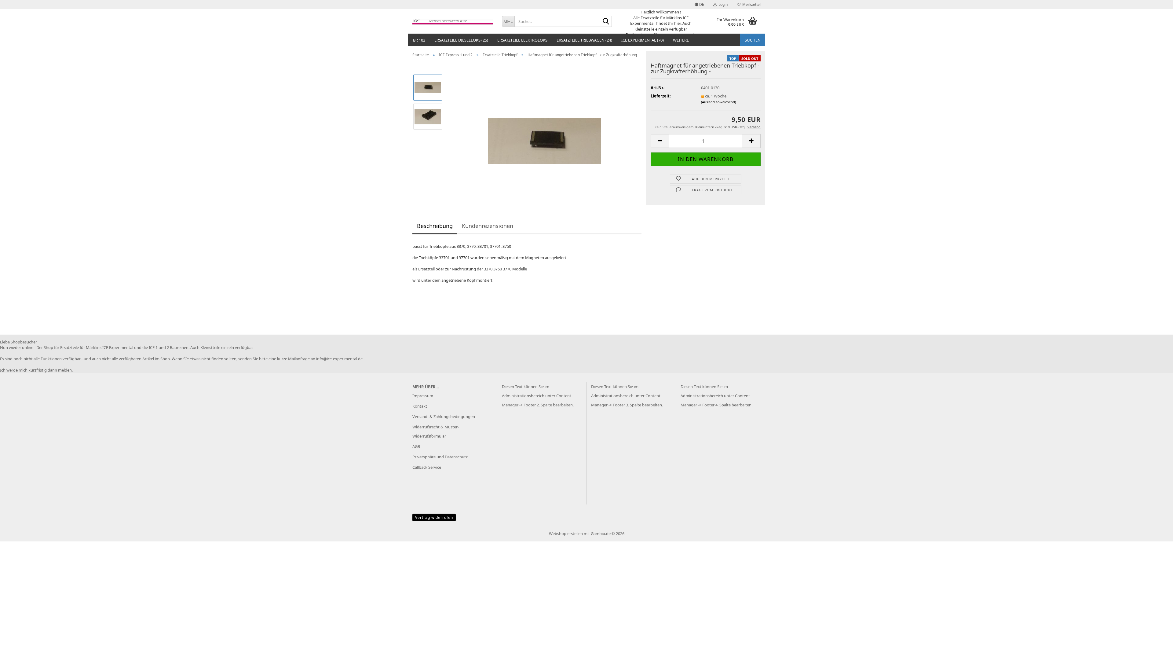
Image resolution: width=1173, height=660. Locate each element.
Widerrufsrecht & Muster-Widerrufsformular (435, 431)
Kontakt (419, 406)
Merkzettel (750, 4)
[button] (699, 4)
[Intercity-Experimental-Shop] (452, 21)
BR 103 (419, 40)
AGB (416, 446)
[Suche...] (606, 21)
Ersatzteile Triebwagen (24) (584, 40)
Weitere (681, 40)
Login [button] (722, 4)
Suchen (753, 40)
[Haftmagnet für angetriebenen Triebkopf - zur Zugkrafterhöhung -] (544, 130)
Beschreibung (435, 225)
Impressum (422, 395)
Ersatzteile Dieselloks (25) (461, 40)
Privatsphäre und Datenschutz (440, 457)
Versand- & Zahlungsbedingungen (443, 416)
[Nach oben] (1156, 650)
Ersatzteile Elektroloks (522, 40)
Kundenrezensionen (487, 225)
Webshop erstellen (566, 533)
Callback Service (426, 467)
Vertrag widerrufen (434, 517)
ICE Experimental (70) (642, 40)
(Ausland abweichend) (718, 102)
